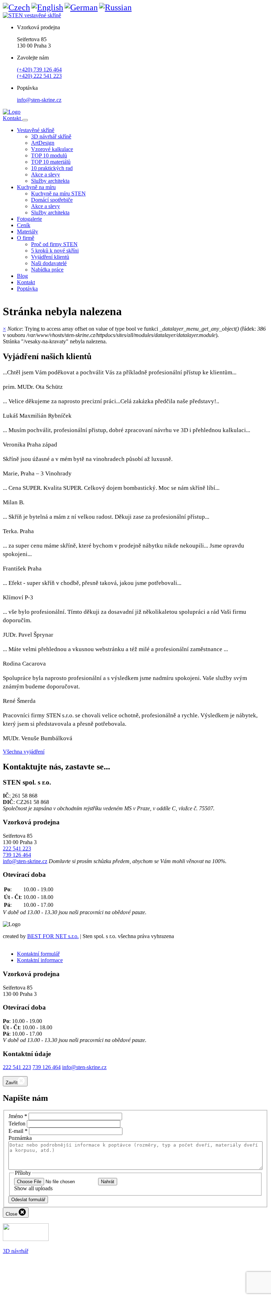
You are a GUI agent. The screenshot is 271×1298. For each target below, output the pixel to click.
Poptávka (27, 289)
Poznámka (20, 1138)
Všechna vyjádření (23, 752)
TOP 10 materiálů (51, 162)
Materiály (27, 232)
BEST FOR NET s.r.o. (53, 936)
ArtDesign (42, 143)
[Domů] (11, 112)
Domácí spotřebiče (52, 200)
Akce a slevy (45, 174)
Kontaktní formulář (38, 954)
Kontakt (12, 118)
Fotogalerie (29, 219)
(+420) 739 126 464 (39, 70)
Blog (22, 276)
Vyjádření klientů (50, 257)
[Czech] (16, 7)
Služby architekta (50, 181)
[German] (81, 7)
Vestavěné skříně (35, 130)
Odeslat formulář (28, 1199)
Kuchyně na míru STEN (58, 193)
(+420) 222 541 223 (39, 76)
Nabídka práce (47, 270)
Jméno (17, 1116)
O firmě (25, 238)
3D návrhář (15, 1251)
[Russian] (115, 7)
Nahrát (107, 1181)
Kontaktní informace (40, 960)
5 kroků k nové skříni (55, 251)
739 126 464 (17, 855)
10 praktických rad (52, 168)
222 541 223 (17, 848)
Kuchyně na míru (36, 187)
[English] (47, 7)
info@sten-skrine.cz (39, 100)
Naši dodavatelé (49, 263)
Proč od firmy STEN (54, 244)
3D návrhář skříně (51, 136)
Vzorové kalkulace (52, 149)
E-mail (18, 1131)
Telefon (16, 1124)
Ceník (23, 225)
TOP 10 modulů (49, 155)
